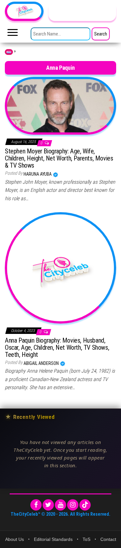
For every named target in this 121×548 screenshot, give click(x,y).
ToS (86, 539)
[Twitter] (48, 505)
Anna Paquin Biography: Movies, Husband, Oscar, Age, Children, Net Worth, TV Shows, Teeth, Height (57, 347)
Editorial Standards (53, 539)
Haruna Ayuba (38, 174)
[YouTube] (60, 505)
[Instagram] (72, 505)
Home (8, 52)
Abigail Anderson (42, 363)
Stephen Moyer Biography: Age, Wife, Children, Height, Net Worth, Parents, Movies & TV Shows (59, 158)
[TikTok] (85, 505)
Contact (108, 539)
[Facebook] (36, 505)
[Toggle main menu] (12, 34)
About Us (14, 539)
